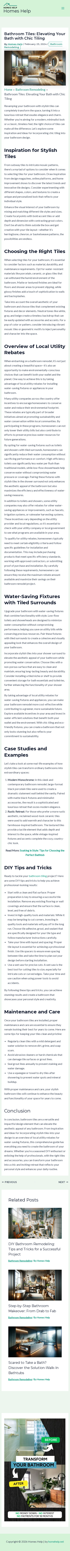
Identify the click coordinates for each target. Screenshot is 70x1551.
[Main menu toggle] (63, 8)
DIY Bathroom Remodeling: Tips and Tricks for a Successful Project (34, 1249)
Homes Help (17, 11)
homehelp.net (56, 1541)
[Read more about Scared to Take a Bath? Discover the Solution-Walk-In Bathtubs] (35, 1341)
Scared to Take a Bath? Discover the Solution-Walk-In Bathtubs (33, 1368)
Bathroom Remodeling (20, 1260)
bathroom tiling (38, 875)
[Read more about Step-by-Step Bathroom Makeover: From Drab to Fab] (35, 1284)
